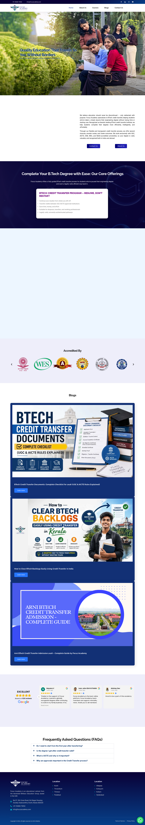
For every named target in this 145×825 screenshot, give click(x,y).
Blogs (106, 8)
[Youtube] (133, 2)
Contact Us (119, 8)
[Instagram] (129, 2)
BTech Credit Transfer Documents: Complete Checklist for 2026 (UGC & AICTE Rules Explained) (57, 484)
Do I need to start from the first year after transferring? (59, 746)
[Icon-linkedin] (125, 2)
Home (71, 8)
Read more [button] (44, 705)
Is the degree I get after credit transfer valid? (55, 751)
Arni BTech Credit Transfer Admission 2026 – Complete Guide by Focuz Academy (50, 653)
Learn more (21, 490)
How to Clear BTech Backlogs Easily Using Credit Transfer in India (43, 569)
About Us (82, 8)
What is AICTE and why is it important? (52, 756)
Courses (95, 8)
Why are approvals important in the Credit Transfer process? (62, 761)
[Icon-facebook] (121, 2)
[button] (11, 364)
